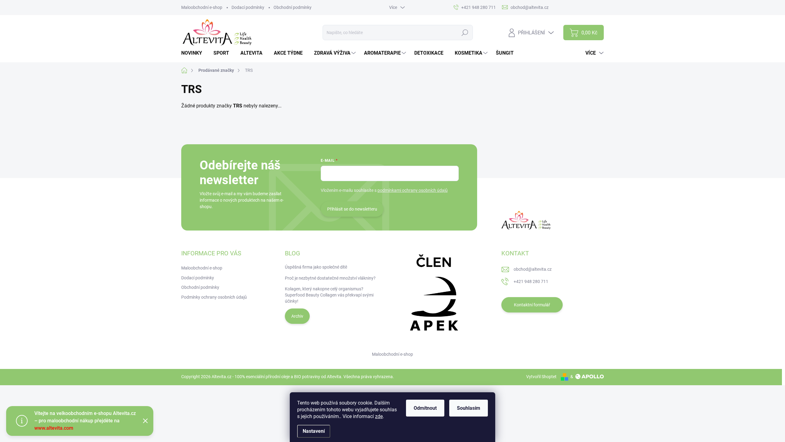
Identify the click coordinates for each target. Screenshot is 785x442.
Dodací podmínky (248, 7)
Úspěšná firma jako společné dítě (316, 267)
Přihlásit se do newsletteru (352, 209)
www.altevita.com (53, 428)
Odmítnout (425, 408)
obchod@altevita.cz (533, 269)
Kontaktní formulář (532, 304)
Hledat (465, 32)
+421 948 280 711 (531, 281)
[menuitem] (194, 53)
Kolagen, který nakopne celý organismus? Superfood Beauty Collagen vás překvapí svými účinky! (329, 294)
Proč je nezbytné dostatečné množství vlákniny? (330, 278)
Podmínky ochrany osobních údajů (214, 297)
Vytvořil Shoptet (541, 376)
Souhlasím (468, 408)
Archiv (297, 316)
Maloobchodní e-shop (201, 7)
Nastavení (314, 431)
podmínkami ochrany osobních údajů (412, 190)
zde (379, 416)
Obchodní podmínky (293, 7)
